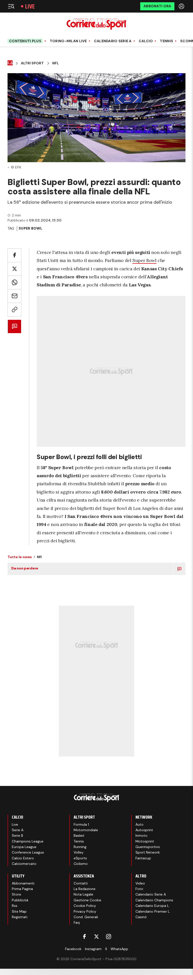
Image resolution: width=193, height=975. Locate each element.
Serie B (17, 835)
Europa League (24, 847)
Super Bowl (144, 260)
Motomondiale (86, 830)
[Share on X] (14, 269)
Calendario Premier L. (152, 911)
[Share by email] (14, 296)
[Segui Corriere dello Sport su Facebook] (84, 937)
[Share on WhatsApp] (14, 282)
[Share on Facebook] (14, 255)
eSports (80, 858)
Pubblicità (20, 900)
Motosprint (144, 841)
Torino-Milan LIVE (68, 41)
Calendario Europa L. (152, 905)
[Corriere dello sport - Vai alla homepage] (96, 24)
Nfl (55, 63)
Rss (14, 905)
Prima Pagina (22, 889)
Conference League (28, 852)
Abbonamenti (23, 883)
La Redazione (84, 889)
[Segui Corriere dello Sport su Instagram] (109, 937)
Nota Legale (83, 894)
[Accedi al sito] (181, 6)
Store (16, 894)
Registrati (19, 917)
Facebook (73, 949)
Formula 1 (81, 824)
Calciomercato (24, 863)
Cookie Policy (85, 905)
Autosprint (144, 830)
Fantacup (143, 858)
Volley (78, 852)
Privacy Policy (85, 911)
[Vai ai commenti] (14, 326)
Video (140, 883)
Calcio (146, 41)
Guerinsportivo (147, 847)
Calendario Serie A (113, 41)
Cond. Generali (86, 917)
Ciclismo (81, 863)
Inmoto (141, 835)
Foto (139, 889)
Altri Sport (32, 63)
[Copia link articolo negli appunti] (14, 309)
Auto (139, 824)
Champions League (27, 841)
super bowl (30, 228)
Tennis (166, 41)
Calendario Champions (154, 900)
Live (30, 6)
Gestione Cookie (87, 900)
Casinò (141, 917)
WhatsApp (119, 949)
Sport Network (147, 852)
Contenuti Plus (25, 41)
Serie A (17, 830)
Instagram (93, 949)
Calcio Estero (23, 858)
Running (80, 847)
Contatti (81, 883)
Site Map (19, 911)
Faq (77, 922)
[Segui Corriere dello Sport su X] (96, 937)
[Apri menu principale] (11, 6)
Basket (79, 835)
